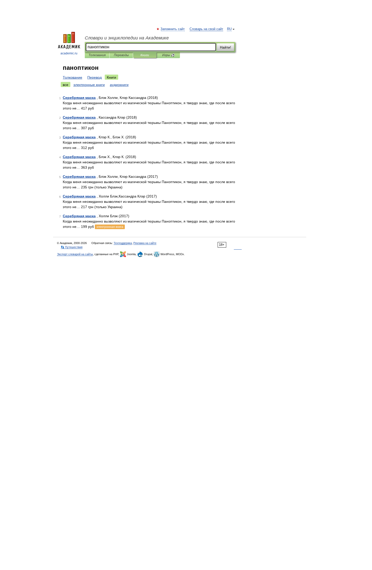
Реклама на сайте (144, 243)
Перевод (94, 77)
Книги (144, 55)
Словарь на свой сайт (206, 29)
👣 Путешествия (71, 247)
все (65, 85)
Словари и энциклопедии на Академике (127, 37)
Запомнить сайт (173, 29)
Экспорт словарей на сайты (75, 254)
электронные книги (89, 85)
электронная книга (109, 227)
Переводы (121, 55)
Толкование (72, 77)
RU (229, 29)
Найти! (225, 47)
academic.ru (68, 53)
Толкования (97, 55)
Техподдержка (123, 243)
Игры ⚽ (168, 55)
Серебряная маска (79, 98)
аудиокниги (119, 85)
